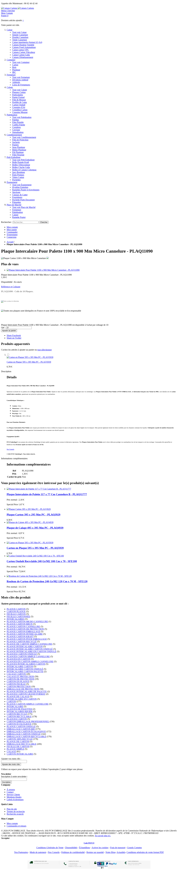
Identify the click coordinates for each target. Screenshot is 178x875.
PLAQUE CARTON (16, 609)
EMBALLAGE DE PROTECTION (23, 689)
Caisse (9, 30)
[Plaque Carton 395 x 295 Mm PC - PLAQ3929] (29, 509)
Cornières (16, 127)
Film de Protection (20, 140)
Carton (15, 65)
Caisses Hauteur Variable (23, 45)
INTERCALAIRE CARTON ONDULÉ (25, 669)
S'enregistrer (12, 234)
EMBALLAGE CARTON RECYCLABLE (26, 736)
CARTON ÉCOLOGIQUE (19, 724)
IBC (14, 72)
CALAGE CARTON (16, 674)
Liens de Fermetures (21, 85)
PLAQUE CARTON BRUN (20, 624)
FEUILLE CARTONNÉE (18, 616)
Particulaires (17, 95)
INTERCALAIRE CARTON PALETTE (25, 671)
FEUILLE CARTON (16, 614)
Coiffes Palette (18, 125)
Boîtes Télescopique (21, 165)
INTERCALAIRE (15, 706)
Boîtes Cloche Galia (21, 167)
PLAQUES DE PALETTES (19, 709)
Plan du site (12, 809)
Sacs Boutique (18, 172)
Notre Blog (110, 852)
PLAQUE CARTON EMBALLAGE (23, 631)
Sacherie (16, 142)
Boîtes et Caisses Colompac (24, 170)
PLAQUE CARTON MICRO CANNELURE (27, 621)
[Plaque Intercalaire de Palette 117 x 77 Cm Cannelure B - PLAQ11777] (39, 489)
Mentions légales (14, 797)
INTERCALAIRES (15, 619)
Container (11, 60)
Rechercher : (6, 222)
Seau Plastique (18, 147)
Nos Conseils (10, 449)
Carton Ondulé (18, 105)
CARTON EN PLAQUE (18, 681)
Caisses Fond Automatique (24, 47)
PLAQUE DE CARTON (18, 741)
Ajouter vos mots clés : (11, 759)
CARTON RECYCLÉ (17, 714)
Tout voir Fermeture (21, 77)
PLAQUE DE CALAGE (18, 696)
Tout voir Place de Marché (23, 207)
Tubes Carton (18, 177)
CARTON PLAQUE (16, 611)
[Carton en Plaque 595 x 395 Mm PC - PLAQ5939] (30, 357)
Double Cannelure (20, 37)
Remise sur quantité (95, 852)
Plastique (16, 70)
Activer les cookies (100, 847)
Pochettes (16, 180)
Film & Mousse (19, 100)
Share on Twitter (14, 338)
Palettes (15, 120)
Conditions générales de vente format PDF (145, 852)
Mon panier (12, 229)
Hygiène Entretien (20, 187)
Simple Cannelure (20, 35)
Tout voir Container (20, 62)
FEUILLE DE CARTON (18, 746)
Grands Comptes (134, 847)
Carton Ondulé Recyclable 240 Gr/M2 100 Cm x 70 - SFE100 (42, 561)
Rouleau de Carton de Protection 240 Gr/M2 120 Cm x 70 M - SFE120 (47, 581)
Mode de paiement (38, 852)
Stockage (16, 192)
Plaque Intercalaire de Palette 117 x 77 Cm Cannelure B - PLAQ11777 (47, 494)
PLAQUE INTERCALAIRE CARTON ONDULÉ (30, 649)
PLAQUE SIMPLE (15, 749)
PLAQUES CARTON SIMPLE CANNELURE (28, 656)
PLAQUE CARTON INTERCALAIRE (25, 634)
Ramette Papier (19, 217)
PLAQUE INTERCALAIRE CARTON (25, 646)
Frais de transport (117, 847)
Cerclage (16, 130)
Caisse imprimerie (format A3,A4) (27, 42)
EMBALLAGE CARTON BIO (21, 729)
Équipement (12, 182)
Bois (14, 67)
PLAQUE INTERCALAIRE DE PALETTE (27, 691)
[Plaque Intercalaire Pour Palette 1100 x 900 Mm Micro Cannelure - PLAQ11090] (43, 270)
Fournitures (17, 197)
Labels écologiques (15, 799)
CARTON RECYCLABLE (19, 716)
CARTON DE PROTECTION (20, 679)
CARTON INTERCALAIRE (20, 754)
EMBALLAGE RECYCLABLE (21, 744)
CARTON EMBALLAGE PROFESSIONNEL (28, 721)
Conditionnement (14, 135)
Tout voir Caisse (19, 32)
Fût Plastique (18, 152)
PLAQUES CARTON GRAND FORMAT (26, 694)
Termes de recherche (16, 811)
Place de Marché (14, 205)
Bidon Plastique (19, 150)
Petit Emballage (13, 157)
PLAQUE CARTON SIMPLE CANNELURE (28, 704)
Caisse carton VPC (20, 50)
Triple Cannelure (19, 40)
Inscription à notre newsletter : (14, 776)
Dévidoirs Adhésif (20, 80)
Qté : (3, 327)
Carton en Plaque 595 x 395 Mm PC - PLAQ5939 (29, 362)
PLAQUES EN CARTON (18, 659)
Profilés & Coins (19, 102)
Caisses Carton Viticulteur (23, 52)
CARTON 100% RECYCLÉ (20, 739)
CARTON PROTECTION (19, 686)
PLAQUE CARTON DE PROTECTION (25, 629)
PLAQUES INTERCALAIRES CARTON (26, 664)
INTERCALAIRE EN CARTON (22, 699)
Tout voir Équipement (21, 185)
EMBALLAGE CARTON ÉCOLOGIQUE (26, 731)
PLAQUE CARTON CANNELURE (23, 626)
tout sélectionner (44, 350)
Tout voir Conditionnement (24, 137)
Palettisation (12, 115)
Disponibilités (71, 847)
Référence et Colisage (10, 287)
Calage (10, 87)
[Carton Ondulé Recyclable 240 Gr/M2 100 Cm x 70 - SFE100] (35, 556)
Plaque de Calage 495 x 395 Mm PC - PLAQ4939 (35, 527)
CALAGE (11, 751)
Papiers (15, 145)
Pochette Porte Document (23, 200)
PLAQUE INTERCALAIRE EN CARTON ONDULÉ (31, 651)
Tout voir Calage (19, 90)
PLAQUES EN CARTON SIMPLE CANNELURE (30, 661)
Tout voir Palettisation (21, 117)
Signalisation (18, 132)
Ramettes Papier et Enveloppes (25, 190)
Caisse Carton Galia (21, 55)
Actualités (121, 852)
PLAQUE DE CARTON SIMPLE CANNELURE (29, 644)
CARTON (11, 701)
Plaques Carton (19, 92)
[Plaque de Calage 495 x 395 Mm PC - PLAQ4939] (30, 522)
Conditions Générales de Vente (49, 847)
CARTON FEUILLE (16, 684)
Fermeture (11, 75)
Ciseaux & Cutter (20, 195)
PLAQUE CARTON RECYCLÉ (22, 641)
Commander (12, 232)
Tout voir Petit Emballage (23, 160)
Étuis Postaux (18, 175)
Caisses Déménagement (22, 57)
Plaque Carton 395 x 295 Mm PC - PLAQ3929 (33, 514)
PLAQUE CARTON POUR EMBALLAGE (27, 639)
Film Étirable (18, 122)
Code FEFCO (89, 843)
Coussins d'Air (18, 107)
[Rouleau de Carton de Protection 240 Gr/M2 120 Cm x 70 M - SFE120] (39, 576)
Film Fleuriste (18, 155)
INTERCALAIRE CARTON (20, 666)
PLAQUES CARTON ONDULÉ (22, 654)
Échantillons (84, 847)
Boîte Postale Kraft (20, 162)
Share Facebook (14, 335)
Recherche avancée (15, 814)
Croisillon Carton (19, 110)
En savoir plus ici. (103, 835)
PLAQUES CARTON (17, 719)
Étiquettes (16, 202)
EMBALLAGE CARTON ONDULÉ (24, 734)
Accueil (10, 242)
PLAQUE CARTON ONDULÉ (21, 726)
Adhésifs (16, 82)
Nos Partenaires (21, 852)
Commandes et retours (16, 826)
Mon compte (12, 227)
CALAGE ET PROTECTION (20, 676)
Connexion (11, 237)
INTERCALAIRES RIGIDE (20, 711)
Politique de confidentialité (73, 852)
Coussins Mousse (20, 112)
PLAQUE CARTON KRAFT (20, 636)
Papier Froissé (18, 97)
